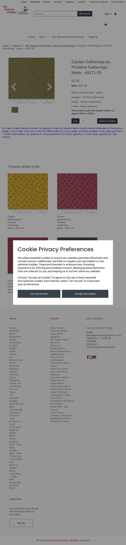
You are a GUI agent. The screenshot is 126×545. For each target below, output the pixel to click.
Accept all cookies (85, 293)
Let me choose (39, 293)
